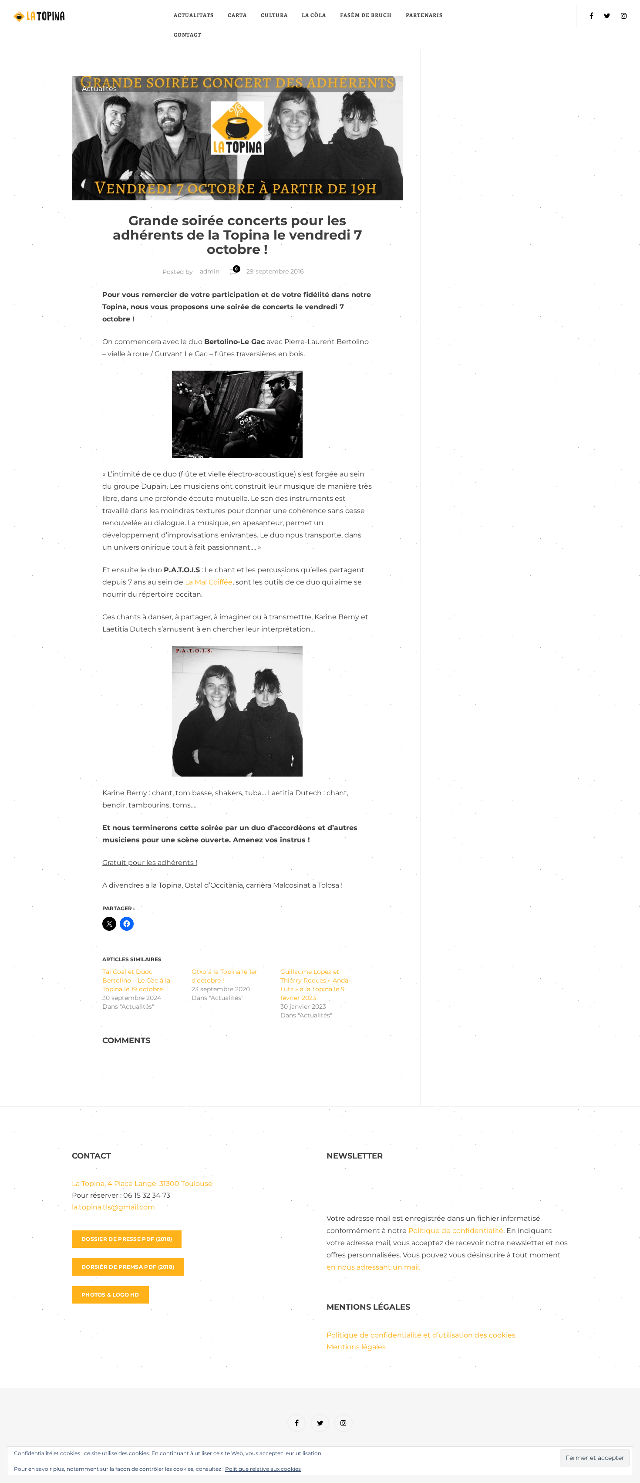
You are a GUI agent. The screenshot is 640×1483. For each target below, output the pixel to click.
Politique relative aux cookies (263, 1469)
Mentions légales (356, 1347)
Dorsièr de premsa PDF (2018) (127, 1266)
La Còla (314, 15)
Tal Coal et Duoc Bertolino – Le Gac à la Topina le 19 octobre (136, 980)
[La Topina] (90, 16)
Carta (237, 15)
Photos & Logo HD (110, 1294)
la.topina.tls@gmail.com (113, 1207)
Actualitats (194, 15)
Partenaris (424, 15)
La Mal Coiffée (208, 582)
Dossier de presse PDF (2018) (126, 1239)
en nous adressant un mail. (373, 1267)
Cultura (274, 15)
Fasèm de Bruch (366, 15)
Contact (187, 34)
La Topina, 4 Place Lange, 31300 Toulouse (142, 1183)
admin (209, 271)
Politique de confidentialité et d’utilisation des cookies (421, 1335)
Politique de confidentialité (455, 1230)
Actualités (99, 88)
